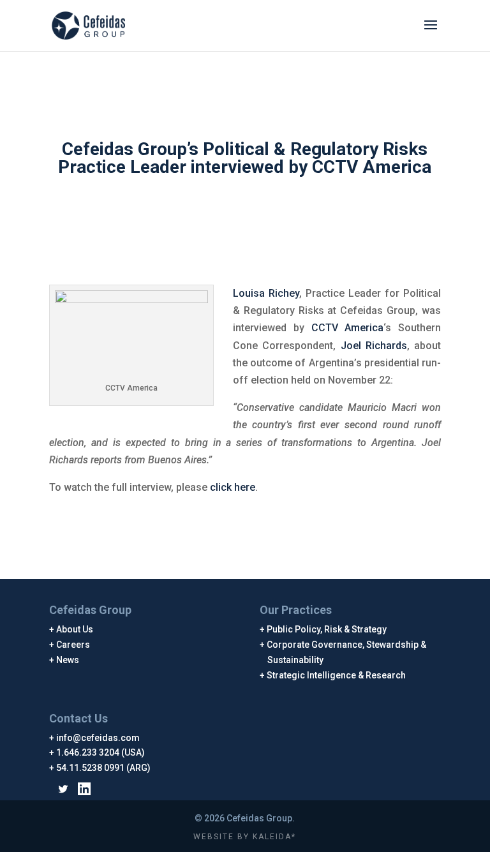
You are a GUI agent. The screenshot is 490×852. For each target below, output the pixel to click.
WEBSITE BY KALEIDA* (244, 836)
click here (232, 487)
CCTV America (347, 328)
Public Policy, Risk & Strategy (327, 629)
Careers (73, 644)
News (68, 660)
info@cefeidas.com (98, 738)
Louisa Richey (266, 293)
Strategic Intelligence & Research (336, 675)
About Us (75, 629)
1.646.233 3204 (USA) (101, 752)
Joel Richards (374, 346)
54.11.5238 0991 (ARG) (104, 768)
